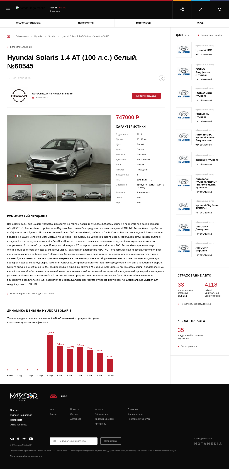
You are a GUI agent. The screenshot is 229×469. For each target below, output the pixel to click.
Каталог (99, 409)
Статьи (74, 414)
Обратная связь (18, 424)
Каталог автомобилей (28, 23)
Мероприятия (86, 23)
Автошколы (100, 424)
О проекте (15, 410)
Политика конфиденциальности (26, 456)
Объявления (101, 414)
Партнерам (16, 419)
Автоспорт (75, 419)
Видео (53, 414)
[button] (102, 177)
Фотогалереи (143, 23)
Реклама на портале (21, 415)
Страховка (133, 409)
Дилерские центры (104, 419)
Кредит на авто (135, 414)
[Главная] (8, 36)
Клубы (200, 23)
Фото (52, 409)
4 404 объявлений (62, 318)
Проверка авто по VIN (139, 419)
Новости (74, 409)
